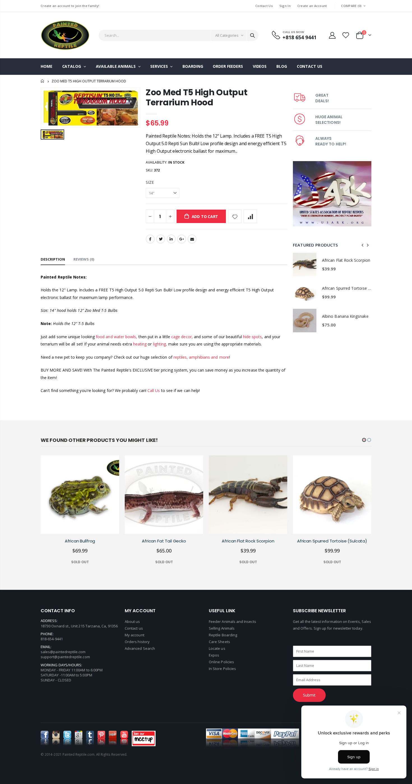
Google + (181, 239)
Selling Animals (222, 628)
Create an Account (312, 6)
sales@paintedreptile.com (63, 651)
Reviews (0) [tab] (83, 259)
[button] (364, 440)
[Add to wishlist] (235, 216)
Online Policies (221, 661)
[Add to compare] (250, 216)
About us (132, 621)
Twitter (160, 239)
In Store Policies (222, 668)
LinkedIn (171, 239)
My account (134, 634)
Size (150, 182)
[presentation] (362, 245)
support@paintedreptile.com (65, 656)
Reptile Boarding (223, 634)
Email (192, 239)
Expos (214, 655)
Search (252, 35)
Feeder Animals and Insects (232, 621)
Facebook (150, 239)
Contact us (134, 628)
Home (43, 81)
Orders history (137, 641)
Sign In (285, 6)
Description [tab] (53, 259)
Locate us (217, 648)
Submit (309, 695)
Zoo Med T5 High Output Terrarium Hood (196, 97)
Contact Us (264, 6)
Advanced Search (140, 648)
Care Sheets (219, 641)
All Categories (227, 35)
